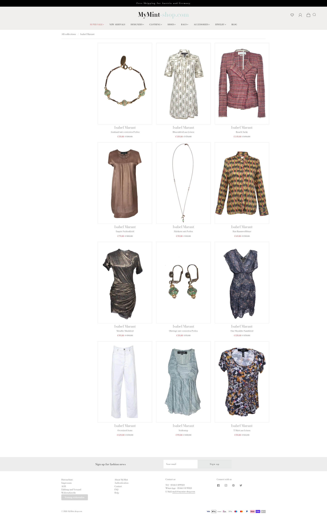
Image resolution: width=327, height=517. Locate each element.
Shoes (170, 24)
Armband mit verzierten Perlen (125, 132)
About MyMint (121, 479)
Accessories (201, 24)
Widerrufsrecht (68, 492)
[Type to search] (314, 14)
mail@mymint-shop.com (183, 491)
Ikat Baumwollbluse (242, 231)
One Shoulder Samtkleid (242, 330)
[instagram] (226, 485)
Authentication (121, 482)
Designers (136, 24)
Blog (234, 24)
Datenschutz (67, 479)
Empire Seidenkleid (125, 231)
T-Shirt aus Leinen (241, 430)
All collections (68, 34)
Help (116, 492)
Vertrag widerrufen (74, 497)
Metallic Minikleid (125, 330)
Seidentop (183, 430)
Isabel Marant (125, 127)
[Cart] (308, 15)
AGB (63, 486)
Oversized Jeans (125, 430)
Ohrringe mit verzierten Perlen (183, 330)
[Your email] (181, 464)
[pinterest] (233, 485)
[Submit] (315, 14)
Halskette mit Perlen (183, 231)
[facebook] (218, 485)
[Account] (300, 15)
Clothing (154, 24)
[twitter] (241, 485)
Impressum (66, 482)
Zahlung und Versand (71, 489)
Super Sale (96, 24)
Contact (118, 486)
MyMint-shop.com (75, 511)
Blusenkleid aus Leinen (183, 132)
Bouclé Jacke (242, 132)
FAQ (116, 489)
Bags (184, 24)
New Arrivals (117, 24)
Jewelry (219, 24)
